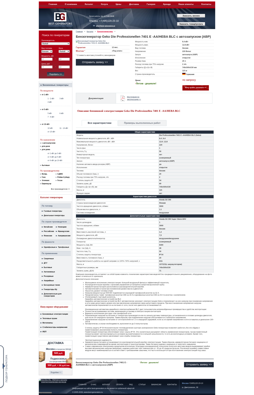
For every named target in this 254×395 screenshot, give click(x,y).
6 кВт (62, 113)
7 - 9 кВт (51, 117)
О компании (71, 4)
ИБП (44, 332)
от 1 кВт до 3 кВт (54, 153)
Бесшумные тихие (52, 285)
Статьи (142, 385)
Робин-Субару (63, 177)
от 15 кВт (51, 132)
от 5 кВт (45, 109)
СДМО (60, 174)
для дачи (46, 146)
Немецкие (62, 227)
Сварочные (49, 259)
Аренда (167, 4)
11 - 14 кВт (64, 128)
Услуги (104, 4)
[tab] (99, 123)
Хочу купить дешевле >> (195, 88)
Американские (63, 236)
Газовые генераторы (53, 211)
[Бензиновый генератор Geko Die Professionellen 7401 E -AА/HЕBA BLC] (96, 42)
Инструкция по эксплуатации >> (134, 98)
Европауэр (46, 184)
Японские (48, 236)
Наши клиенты (186, 4)
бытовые (46, 165)
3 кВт (62, 99)
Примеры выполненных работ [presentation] (142, 123)
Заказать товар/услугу (191, 24)
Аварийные (49, 281)
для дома (46, 149)
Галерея (151, 4)
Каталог (89, 4)
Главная (53, 4)
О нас (93, 385)
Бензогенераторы (105, 32)
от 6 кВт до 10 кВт (55, 160)
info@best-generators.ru (105, 26)
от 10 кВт (46, 124)
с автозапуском (48, 143)
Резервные (49, 276)
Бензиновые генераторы (55, 85)
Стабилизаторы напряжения (54, 327)
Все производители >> (60, 189)
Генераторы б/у (50, 289)
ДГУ (45, 263)
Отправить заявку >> (95, 62)
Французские (63, 231)
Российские (49, 231)
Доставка (134, 4)
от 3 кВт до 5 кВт (54, 157)
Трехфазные (63, 247)
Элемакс (46, 180)
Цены (118, 4)
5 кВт (50, 113)
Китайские (48, 227)
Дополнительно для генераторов (52, 295)
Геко (44, 177)
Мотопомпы (47, 323)
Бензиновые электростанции (55, 314)
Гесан (59, 180)
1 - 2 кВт (51, 99)
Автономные (49, 272)
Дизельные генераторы (54, 215)
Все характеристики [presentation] (99, 123)
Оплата (119, 385)
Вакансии (156, 385)
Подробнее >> (56, 372)
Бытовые (48, 267)
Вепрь (44, 174)
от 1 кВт (45, 95)
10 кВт (50, 128)
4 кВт (50, 102)
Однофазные (49, 247)
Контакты (206, 4)
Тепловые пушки (49, 318)
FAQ (131, 385)
